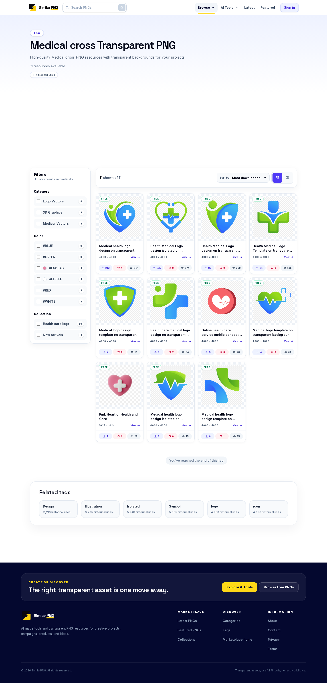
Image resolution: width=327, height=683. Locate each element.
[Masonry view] (287, 178)
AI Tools (227, 7)
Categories (231, 621)
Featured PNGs (189, 630)
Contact (274, 630)
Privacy (274, 639)
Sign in (289, 7)
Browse (204, 7)
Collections (187, 639)
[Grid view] (277, 178)
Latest (249, 7)
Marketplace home (237, 639)
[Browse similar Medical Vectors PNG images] (238, 285)
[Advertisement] (163, 125)
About (272, 621)
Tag (36, 33)
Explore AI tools (239, 587)
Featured (267, 7)
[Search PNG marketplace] (121, 7)
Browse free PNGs (279, 587)
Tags (226, 630)
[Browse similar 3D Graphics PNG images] (136, 369)
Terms (273, 649)
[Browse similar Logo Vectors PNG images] (136, 201)
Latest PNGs (187, 621)
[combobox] (93, 7)
